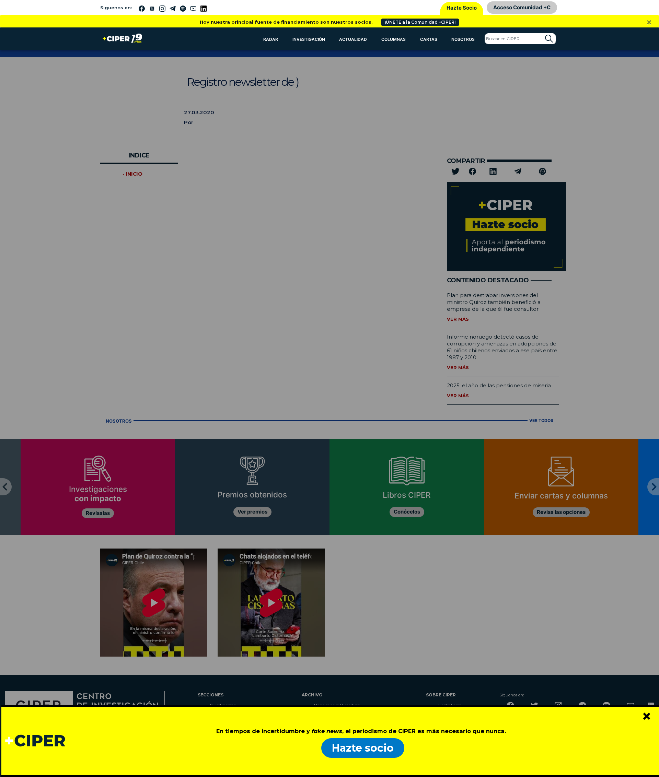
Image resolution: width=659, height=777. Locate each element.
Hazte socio (363, 748)
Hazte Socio (462, 7)
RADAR (270, 39)
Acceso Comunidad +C (522, 7)
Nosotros (463, 39)
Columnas (393, 39)
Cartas (428, 39)
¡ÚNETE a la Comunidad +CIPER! (420, 22)
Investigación (308, 39)
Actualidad (353, 39)
